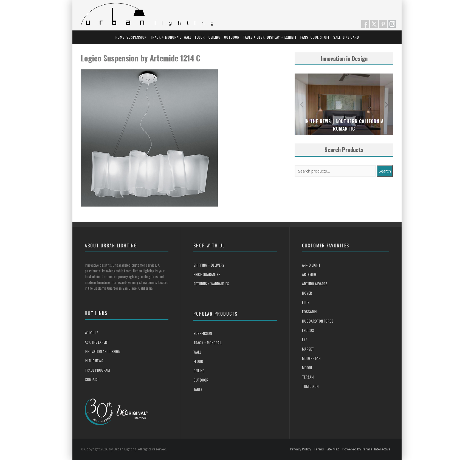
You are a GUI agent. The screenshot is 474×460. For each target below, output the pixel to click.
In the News (94, 360)
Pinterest (383, 24)
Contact (92, 379)
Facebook (365, 24)
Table (197, 389)
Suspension (136, 37)
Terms (319, 449)
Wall (187, 37)
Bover (307, 293)
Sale (337, 37)
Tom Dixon (310, 386)
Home (119, 37)
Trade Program (97, 370)
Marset (308, 349)
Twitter (374, 24)
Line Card (351, 37)
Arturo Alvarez (314, 283)
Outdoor (231, 37)
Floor (200, 37)
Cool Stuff (320, 37)
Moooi (307, 367)
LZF (304, 339)
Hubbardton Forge (317, 321)
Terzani (308, 377)
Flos (305, 302)
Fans (304, 37)
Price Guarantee (206, 274)
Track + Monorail (165, 37)
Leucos (308, 330)
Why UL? (91, 332)
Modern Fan (311, 358)
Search (385, 171)
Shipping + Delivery (208, 265)
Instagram (392, 24)
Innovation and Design (102, 351)
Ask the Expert (97, 342)
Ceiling (214, 37)
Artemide (309, 274)
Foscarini (309, 311)
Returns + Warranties (211, 283)
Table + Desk (254, 37)
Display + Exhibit (282, 37)
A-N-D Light (311, 265)
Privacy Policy (300, 449)
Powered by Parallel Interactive (366, 449)
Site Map (333, 449)
